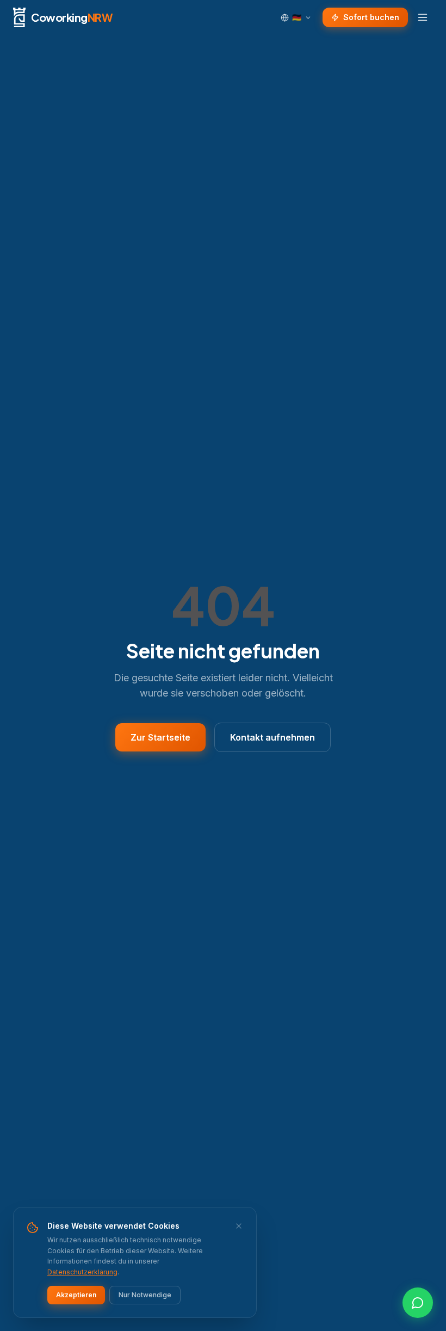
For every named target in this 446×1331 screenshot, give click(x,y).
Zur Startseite (160, 737)
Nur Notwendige (145, 1295)
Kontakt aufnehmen (272, 737)
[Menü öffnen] (422, 17)
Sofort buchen (371, 17)
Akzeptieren (76, 1295)
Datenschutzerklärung (82, 1272)
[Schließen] (238, 1226)
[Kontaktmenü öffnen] (417, 1302)
